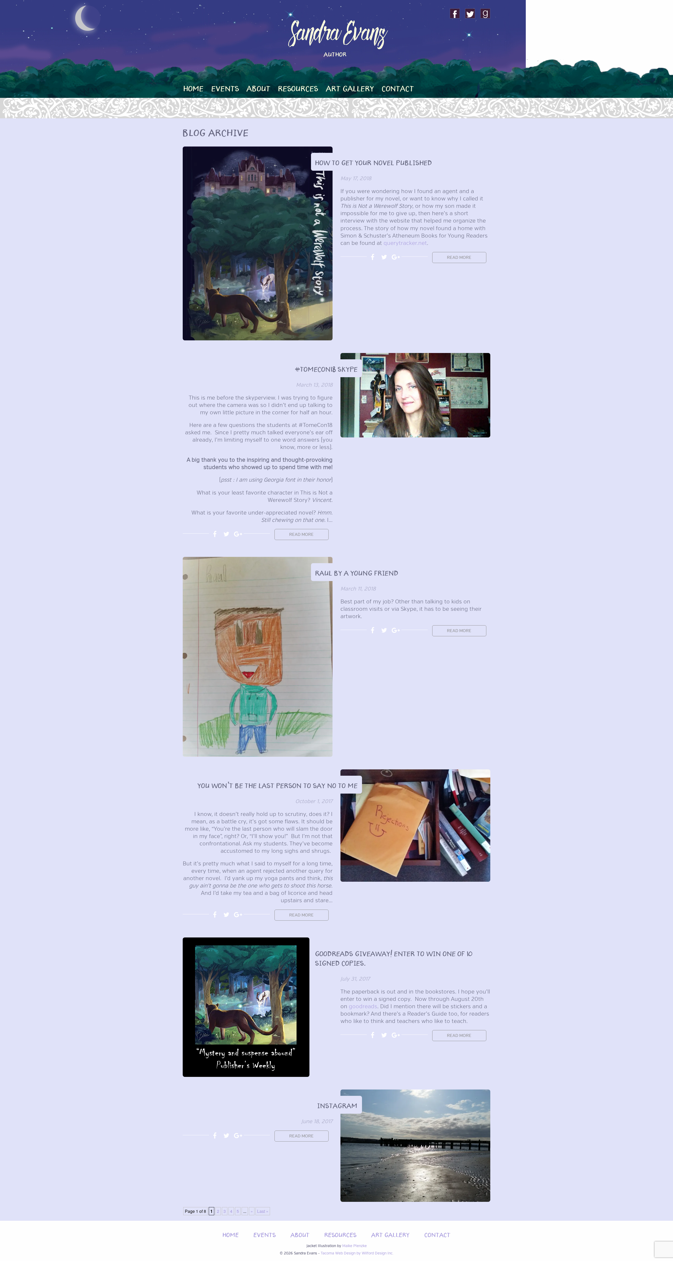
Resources (298, 87)
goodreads (363, 1006)
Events (225, 87)
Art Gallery (350, 87)
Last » (262, 1211)
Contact (398, 87)
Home (193, 87)
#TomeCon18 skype (326, 368)
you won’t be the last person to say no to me (278, 784)
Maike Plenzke (354, 1245)
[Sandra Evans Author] (336, 79)
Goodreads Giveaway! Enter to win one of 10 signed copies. (394, 957)
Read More (459, 257)
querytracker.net (405, 243)
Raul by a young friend (357, 572)
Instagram (337, 1104)
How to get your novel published (373, 162)
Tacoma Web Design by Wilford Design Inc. (357, 1253)
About (259, 87)
